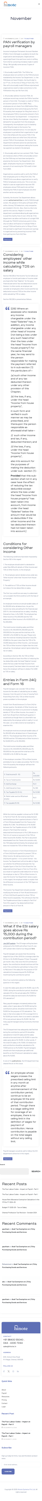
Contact (4, 1403)
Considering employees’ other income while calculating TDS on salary (18, 262)
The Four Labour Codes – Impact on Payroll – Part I (20, 1194)
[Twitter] (8, 1371)
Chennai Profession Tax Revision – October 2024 (19, 1212)
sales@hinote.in (9, 1346)
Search (2, 1164)
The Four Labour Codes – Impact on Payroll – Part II (20, 1189)
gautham (5, 1229)
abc (3, 1282)
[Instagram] (13, 1371)
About (4, 1390)
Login (4, 1407)
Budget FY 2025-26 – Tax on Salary (14, 1207)
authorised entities (15, 200)
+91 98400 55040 (13, 1340)
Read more (7, 239)
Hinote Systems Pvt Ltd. (26, 1489)
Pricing (4, 1400)
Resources (5, 1396)
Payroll (4, 1393)
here (33, 949)
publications (16, 1061)
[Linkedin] (18, 1371)
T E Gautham (28, 38)
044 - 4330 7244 (13, 1343)
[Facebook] (4, 1371)
